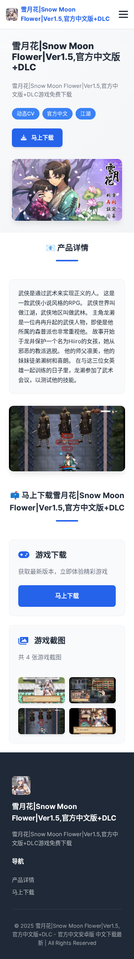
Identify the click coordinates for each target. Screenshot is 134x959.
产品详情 (23, 879)
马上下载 (42, 137)
